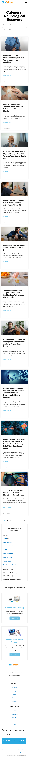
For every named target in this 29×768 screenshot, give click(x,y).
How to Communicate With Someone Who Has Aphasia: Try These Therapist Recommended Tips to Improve (13, 392)
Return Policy (7, 752)
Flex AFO (14, 717)
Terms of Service (22, 750)
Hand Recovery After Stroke (10, 565)
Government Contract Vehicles (9, 750)
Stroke (6, 535)
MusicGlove (14, 714)
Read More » (7, 75)
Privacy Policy (14, 752)
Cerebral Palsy (8, 569)
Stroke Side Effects (8, 553)
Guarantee (14, 698)
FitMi (14, 710)
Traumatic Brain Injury (10, 572)
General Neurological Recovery (13, 579)
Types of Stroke (7, 561)
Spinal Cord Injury (9, 576)
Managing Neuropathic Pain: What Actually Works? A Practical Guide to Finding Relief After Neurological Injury (14, 443)
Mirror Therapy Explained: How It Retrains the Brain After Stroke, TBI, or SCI (13, 203)
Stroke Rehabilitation (9, 546)
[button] (14, 535)
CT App (14, 724)
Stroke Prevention (8, 557)
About (14, 694)
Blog (14, 691)
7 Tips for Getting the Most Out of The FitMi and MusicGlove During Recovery (14, 492)
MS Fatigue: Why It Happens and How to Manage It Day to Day (14, 247)
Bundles (14, 721)
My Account (22, 752)
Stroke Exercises (7, 542)
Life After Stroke (7, 549)
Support (14, 701)
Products (14, 687)
